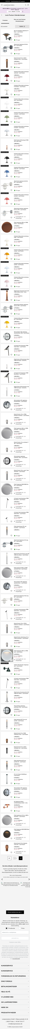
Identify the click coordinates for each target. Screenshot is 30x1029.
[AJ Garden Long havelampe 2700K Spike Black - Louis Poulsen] (15, 614)
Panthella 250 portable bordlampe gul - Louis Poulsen (21, 319)
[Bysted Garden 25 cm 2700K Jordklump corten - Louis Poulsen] (15, 738)
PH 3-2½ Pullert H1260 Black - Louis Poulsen (20, 775)
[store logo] (9, 4)
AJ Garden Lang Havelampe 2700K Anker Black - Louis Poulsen (21, 679)
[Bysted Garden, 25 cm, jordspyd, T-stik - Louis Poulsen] (15, 447)
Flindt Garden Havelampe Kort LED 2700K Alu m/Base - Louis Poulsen (21, 693)
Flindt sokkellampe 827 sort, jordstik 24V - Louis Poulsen (20, 761)
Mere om (4, 1007)
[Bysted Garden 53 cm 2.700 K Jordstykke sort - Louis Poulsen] (15, 751)
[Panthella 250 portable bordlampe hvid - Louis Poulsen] (15, 103)
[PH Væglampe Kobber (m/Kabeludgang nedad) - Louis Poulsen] (15, 806)
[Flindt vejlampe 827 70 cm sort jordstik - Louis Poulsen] (15, 724)
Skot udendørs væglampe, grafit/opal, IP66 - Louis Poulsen (20, 706)
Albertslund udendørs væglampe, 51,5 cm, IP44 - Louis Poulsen (21, 209)
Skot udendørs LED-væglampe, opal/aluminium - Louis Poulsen (20, 582)
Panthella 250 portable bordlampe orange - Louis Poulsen (21, 250)
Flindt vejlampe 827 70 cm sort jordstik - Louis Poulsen (20, 720)
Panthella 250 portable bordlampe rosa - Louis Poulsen (21, 278)
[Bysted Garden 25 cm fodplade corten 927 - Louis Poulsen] (15, 848)
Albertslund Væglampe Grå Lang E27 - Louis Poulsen (21, 540)
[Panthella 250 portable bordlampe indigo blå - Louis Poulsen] (15, 172)
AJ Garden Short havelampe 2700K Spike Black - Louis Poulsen (21, 513)
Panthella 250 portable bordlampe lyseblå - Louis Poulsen (21, 264)
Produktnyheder (8, 1013)
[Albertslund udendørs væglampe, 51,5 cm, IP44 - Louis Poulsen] (15, 213)
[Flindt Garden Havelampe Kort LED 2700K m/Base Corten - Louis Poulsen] (15, 295)
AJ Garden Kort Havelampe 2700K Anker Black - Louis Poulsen (21, 346)
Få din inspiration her (14, 912)
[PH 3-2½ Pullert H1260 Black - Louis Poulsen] (15, 779)
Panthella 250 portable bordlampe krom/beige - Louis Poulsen (21, 86)
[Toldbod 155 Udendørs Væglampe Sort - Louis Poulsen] (15, 669)
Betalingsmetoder (9, 986)
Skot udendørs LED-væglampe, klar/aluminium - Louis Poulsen (20, 401)
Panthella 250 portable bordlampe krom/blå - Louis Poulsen (21, 127)
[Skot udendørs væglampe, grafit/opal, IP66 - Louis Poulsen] (15, 710)
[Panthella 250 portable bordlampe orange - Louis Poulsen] (15, 254)
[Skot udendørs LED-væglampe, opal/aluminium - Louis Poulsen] (15, 586)
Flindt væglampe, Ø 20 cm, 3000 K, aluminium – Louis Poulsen (21, 816)
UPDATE (14, 11)
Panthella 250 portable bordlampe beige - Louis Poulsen (21, 237)
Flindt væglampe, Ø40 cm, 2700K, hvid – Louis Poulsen (21, 651)
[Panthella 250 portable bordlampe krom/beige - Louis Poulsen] (15, 90)
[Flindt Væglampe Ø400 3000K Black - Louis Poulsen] (15, 834)
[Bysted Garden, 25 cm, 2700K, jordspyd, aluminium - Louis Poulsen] (15, 419)
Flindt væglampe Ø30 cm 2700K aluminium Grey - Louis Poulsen (20, 568)
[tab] (15, 965)
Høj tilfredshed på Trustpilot (18, 1)
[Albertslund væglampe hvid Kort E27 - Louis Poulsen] (15, 186)
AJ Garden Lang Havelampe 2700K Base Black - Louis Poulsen (21, 499)
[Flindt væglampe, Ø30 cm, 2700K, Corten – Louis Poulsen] (15, 227)
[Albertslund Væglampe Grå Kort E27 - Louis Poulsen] (15, 49)
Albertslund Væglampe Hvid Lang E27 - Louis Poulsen (21, 596)
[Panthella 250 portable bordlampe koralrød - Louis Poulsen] (15, 199)
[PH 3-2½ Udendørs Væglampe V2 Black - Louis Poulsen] (15, 35)
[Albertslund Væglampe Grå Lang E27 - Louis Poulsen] (15, 545)
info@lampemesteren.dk (15, 1024)
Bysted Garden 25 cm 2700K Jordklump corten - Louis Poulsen (21, 734)
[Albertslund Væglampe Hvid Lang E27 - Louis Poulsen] (15, 600)
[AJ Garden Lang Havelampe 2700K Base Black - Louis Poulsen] (15, 503)
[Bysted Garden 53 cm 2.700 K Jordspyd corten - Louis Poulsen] (15, 62)
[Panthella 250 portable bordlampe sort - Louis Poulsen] (15, 158)
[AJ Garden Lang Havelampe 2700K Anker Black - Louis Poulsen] (15, 683)
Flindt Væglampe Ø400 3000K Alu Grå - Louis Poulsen (21, 485)
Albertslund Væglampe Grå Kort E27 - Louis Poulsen (21, 45)
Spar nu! (17, 9)
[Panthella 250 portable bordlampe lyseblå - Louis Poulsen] (15, 268)
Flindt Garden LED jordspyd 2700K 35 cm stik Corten (21, 140)
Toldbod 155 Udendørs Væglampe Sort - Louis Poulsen (21, 665)
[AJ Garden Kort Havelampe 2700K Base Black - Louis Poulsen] (15, 377)
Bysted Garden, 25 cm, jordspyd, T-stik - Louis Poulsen (21, 443)
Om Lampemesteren (9, 1002)
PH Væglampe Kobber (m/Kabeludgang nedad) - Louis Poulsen (20, 802)
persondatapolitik (16, 958)
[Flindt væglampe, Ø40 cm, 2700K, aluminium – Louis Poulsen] (15, 433)
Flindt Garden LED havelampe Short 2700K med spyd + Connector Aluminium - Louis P (21, 360)
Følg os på (5, 992)
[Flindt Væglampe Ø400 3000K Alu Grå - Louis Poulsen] (15, 489)
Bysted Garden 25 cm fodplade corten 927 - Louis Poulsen (20, 844)
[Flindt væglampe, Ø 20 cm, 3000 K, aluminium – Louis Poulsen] (15, 820)
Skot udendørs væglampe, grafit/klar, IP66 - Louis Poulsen (20, 457)
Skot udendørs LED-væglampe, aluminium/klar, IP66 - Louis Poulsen (21, 332)
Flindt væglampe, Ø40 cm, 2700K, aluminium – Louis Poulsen (21, 429)
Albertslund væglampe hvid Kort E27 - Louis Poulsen (21, 181)
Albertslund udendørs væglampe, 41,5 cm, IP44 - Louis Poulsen (21, 305)
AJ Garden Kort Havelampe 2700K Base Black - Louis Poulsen (21, 373)
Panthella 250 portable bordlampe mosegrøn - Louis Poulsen (21, 113)
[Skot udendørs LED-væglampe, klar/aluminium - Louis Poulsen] (15, 405)
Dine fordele (6, 981)
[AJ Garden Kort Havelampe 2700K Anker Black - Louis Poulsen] (15, 350)
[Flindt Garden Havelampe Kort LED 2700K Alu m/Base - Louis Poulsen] (15, 697)
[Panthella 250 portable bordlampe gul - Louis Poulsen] (15, 323)
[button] (11, 40)
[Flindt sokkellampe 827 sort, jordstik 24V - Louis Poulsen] (15, 765)
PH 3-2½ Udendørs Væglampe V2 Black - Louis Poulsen (21, 31)
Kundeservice (7, 966)
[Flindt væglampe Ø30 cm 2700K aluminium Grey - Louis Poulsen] (15, 572)
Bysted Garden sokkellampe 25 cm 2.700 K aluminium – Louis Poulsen (21, 637)
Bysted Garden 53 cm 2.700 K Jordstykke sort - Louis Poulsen (20, 747)
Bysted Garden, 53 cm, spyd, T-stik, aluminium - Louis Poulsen (21, 471)
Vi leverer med (7, 997)
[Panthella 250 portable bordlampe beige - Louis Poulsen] (15, 241)
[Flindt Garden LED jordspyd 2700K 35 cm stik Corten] (15, 145)
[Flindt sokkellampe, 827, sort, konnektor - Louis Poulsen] (15, 531)
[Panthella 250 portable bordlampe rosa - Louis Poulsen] (15, 282)
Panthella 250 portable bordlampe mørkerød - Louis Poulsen (21, 72)
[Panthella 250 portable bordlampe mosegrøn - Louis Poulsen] (15, 117)
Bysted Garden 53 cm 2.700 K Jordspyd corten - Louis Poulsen (20, 58)
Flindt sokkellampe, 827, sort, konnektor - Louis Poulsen (20, 527)
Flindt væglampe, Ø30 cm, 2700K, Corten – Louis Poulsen (21, 223)
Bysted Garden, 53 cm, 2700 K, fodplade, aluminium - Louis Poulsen (21, 624)
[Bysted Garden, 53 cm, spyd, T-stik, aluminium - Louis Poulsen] (15, 475)
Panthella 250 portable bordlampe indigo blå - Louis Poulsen (21, 168)
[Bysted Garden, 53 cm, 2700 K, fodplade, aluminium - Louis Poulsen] (15, 628)
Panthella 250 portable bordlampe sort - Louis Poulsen (21, 154)
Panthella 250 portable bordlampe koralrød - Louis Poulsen (21, 195)
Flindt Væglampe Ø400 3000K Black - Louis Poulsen (21, 830)
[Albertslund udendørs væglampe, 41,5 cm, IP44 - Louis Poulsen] (15, 309)
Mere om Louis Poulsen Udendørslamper (19, 20)
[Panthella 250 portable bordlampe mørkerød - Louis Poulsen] (15, 76)
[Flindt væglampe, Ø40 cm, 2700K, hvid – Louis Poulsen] (15, 655)
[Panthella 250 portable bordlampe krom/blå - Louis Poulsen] (15, 131)
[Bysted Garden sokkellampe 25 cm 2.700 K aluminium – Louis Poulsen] (15, 642)
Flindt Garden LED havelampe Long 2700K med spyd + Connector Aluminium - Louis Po (21, 387)
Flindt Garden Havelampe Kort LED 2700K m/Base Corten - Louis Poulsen (21, 291)
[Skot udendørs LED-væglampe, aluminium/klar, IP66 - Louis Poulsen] (15, 336)
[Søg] (25, 4)
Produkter (5, 20)
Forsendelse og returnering (13, 976)
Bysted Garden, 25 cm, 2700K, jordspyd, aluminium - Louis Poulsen (21, 415)
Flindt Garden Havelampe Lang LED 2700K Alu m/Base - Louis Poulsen (21, 554)
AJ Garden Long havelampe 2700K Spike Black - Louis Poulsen (21, 610)
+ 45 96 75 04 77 (19, 1021)
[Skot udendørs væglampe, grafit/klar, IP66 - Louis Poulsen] (15, 461)
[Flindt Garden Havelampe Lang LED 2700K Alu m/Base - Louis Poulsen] (15, 558)
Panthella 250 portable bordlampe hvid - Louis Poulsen (21, 99)
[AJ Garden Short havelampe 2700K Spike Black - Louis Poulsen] (15, 517)
